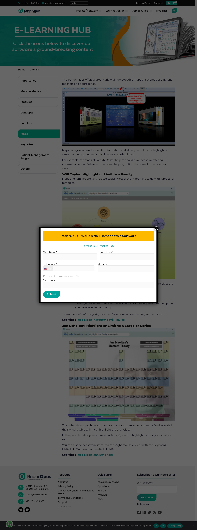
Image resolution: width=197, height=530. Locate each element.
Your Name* (50, 252)
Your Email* (106, 252)
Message (103, 264)
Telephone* (50, 266)
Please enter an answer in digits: (61, 276)
